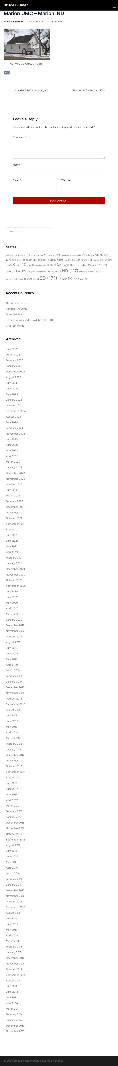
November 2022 (15, 478)
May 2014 (11, 997)
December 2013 (15, 1025)
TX (73, 278)
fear (67, 260)
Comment (19, 137)
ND (6, 72)
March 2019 (13, 670)
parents (84, 271)
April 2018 (12, 732)
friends (98, 260)
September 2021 (15, 523)
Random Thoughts (16, 308)
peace (102, 272)
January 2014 (14, 1020)
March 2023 (13, 461)
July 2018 (11, 715)
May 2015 (11, 929)
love (30, 271)
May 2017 (11, 794)
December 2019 (15, 625)
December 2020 (15, 568)
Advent (12, 255)
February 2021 (14, 557)
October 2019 (14, 636)
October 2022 (14, 484)
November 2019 (15, 630)
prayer (22, 279)
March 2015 (13, 940)
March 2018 (13, 738)
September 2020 (16, 585)
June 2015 (12, 924)
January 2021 (14, 563)
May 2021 (11, 546)
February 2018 (14, 743)
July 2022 (12, 489)
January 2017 (14, 816)
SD (48, 278)
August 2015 (13, 912)
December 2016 (15, 822)
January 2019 (14, 681)
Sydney (59, 1060)
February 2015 (14, 946)
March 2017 (13, 805)
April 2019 (12, 664)
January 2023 (14, 467)
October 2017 (14, 766)
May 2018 (11, 726)
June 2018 (12, 721)
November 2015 (15, 895)
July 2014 (11, 986)
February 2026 (14, 360)
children (76, 255)
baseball (24, 255)
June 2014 (12, 991)
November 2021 (15, 512)
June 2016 (12, 856)
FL (76, 259)
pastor (94, 272)
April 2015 (12, 935)
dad (22, 260)
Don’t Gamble (14, 314)
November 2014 (15, 963)
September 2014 (15, 974)
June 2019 (12, 653)
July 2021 (11, 535)
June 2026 (12, 349)
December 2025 (15, 371)
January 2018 (14, 749)
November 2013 (15, 1031)
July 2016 (11, 850)
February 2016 (14, 879)
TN (62, 278)
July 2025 (12, 382)
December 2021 (15, 506)
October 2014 (14, 969)
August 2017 (13, 777)
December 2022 (15, 473)
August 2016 (13, 845)
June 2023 (12, 444)
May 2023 (12, 450)
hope (96, 265)
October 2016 (14, 833)
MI (51, 271)
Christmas (90, 255)
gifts (9, 265)
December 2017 (15, 755)
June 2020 (12, 597)
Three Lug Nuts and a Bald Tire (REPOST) (30, 320)
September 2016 (15, 839)
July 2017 (11, 783)
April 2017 (12, 800)
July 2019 (11, 647)
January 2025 (14, 399)
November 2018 (15, 692)
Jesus (10, 271)
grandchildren (42, 265)
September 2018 (15, 704)
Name (17, 164)
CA (43, 255)
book (35, 255)
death (31, 259)
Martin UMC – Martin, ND (88, 90)
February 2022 (14, 501)
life (21, 271)
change (65, 255)
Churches (56, 21)
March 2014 (13, 1008)
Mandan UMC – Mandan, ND (31, 90)
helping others (83, 265)
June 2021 (12, 540)
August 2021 (13, 529)
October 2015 (14, 901)
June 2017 (12, 788)
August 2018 (13, 709)
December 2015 (15, 890)
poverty (12, 279)
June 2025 (12, 388)
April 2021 (12, 551)
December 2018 (15, 687)
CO (15, 260)
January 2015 (14, 952)
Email (17, 180)
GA (108, 260)
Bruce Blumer (16, 5)
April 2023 (12, 456)
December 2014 (15, 957)
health (68, 265)
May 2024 (12, 422)
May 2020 (12, 602)
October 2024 (14, 405)
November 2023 (15, 433)
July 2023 (12, 439)
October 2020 (14, 580)
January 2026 (14, 365)
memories (41, 271)
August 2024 (13, 416)
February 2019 (14, 675)
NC (58, 271)
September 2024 (16, 411)
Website (66, 180)
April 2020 (12, 608)
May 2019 (11, 659)
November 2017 (15, 760)
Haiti (56, 264)
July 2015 (11, 918)
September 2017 (15, 771)
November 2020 (15, 574)
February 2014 (14, 1014)
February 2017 (14, 811)
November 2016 (15, 828)
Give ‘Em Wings (15, 325)
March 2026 (13, 354)
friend (86, 260)
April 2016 (12, 867)
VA (84, 278)
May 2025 (12, 394)
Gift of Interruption (17, 303)
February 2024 (14, 427)
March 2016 (13, 873)
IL (104, 265)
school (33, 279)
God (19, 264)
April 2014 (12, 1003)
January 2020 (14, 619)
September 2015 (15, 907)
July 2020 (12, 591)
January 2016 (14, 884)
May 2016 (11, 862)
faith (42, 260)
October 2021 (14, 518)
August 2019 (13, 642)
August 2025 (13, 377)
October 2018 (14, 698)
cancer (54, 255)
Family (55, 259)
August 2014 (13, 980)
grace (30, 265)
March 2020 (13, 614)
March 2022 (13, 495)
